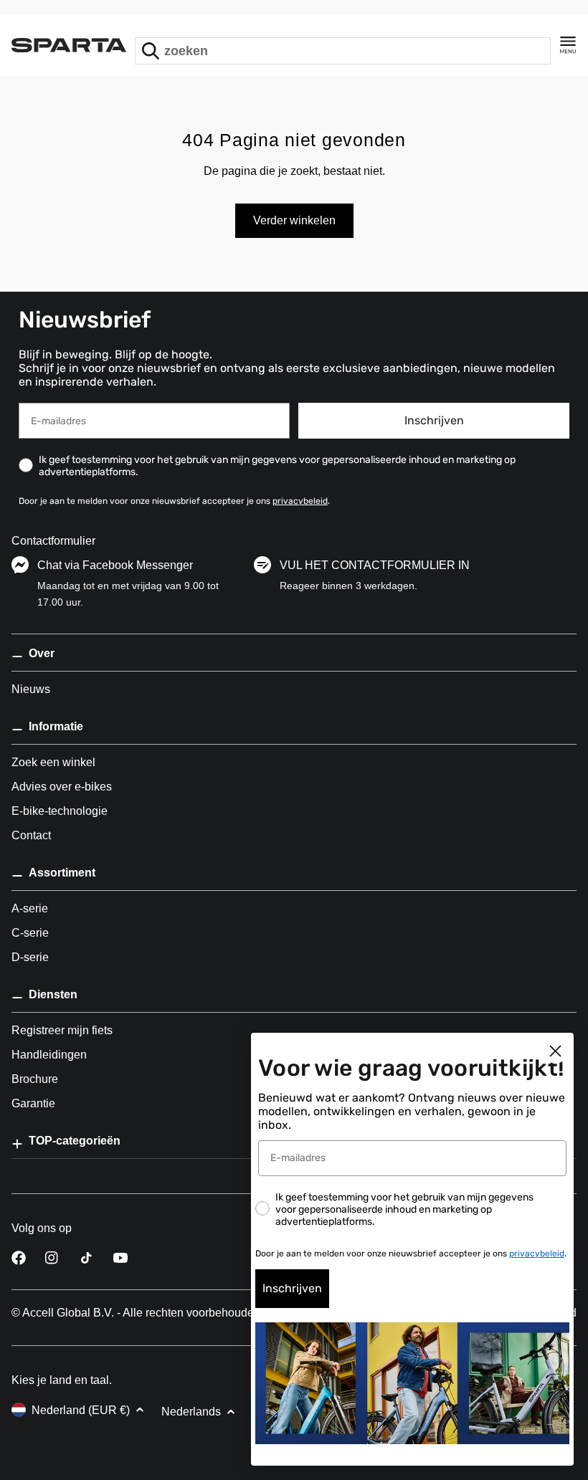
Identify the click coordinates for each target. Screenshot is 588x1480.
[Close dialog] (555, 1051)
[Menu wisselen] (568, 45)
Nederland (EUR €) (81, 1410)
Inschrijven (434, 420)
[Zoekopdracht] (150, 50)
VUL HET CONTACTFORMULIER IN (375, 565)
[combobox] (343, 51)
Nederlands (191, 1411)
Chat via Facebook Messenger (115, 565)
